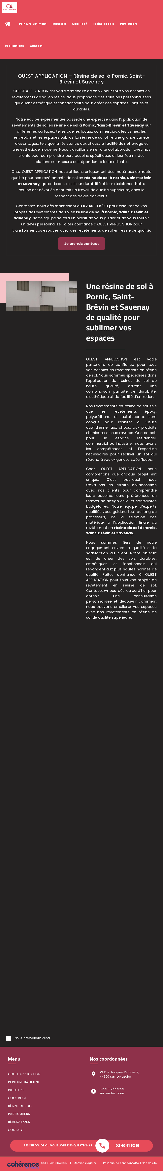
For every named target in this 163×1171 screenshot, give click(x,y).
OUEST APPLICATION (24, 1074)
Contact (16, 1130)
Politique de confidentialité (121, 1163)
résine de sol (96, 177)
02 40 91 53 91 (95, 205)
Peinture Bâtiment (24, 1082)
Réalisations (19, 1121)
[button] (81, 1038)
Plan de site (149, 1163)
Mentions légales (85, 1163)
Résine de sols (20, 1106)
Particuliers (19, 1114)
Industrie (16, 1090)
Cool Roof (17, 1098)
